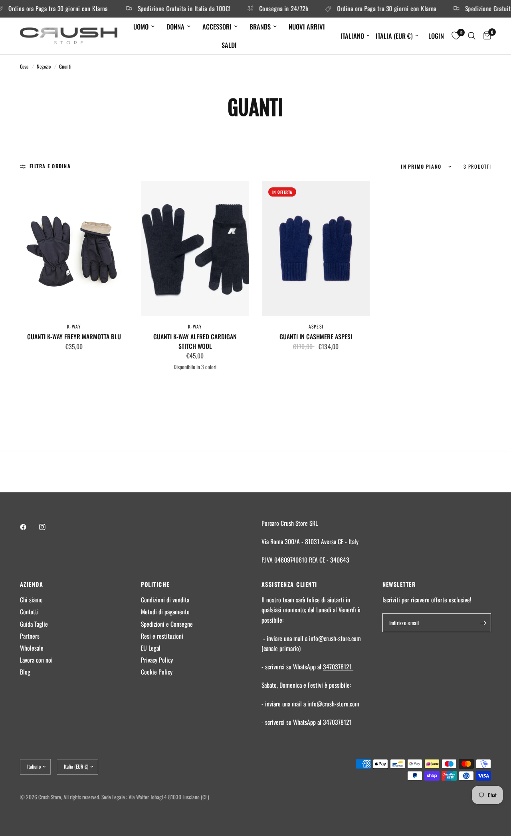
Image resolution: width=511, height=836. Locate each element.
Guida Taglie (34, 624)
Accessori (217, 26)
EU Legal (150, 648)
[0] (485, 36)
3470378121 (338, 666)
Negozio (44, 66)
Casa (24, 66)
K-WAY (74, 326)
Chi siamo (31, 599)
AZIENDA (31, 584)
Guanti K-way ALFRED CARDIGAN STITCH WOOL (195, 341)
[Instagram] (48, 527)
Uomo (141, 26)
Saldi (229, 45)
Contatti (29, 611)
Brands (260, 26)
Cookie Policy (156, 672)
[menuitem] (143, 27)
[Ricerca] (471, 36)
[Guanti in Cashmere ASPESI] (316, 248)
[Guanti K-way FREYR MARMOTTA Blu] (74, 248)
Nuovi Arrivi (307, 26)
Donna (175, 26)
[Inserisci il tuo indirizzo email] (483, 622)
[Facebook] (29, 527)
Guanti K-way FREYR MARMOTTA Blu (74, 336)
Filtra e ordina (50, 166)
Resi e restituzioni (162, 636)
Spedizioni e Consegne (167, 624)
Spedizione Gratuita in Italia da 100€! (175, 9)
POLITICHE (155, 584)
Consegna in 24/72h (274, 9)
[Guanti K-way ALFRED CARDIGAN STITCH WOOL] (195, 248)
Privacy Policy (157, 660)
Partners (30, 636)
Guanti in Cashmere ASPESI (315, 336)
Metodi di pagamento (165, 611)
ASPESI (316, 326)
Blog (25, 672)
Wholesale (32, 648)
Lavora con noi (36, 660)
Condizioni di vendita (165, 599)
